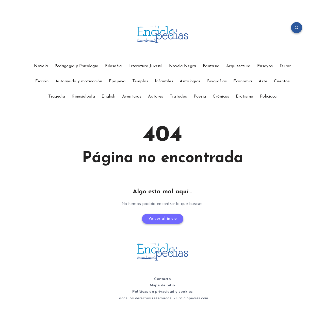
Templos (140, 81)
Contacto (162, 278)
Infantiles (164, 81)
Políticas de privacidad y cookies (162, 291)
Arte (263, 81)
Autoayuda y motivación (78, 81)
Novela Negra (182, 66)
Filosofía (113, 66)
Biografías (217, 81)
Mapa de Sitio (162, 285)
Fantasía (211, 66)
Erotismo (244, 97)
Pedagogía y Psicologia (77, 66)
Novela (41, 66)
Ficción (41, 81)
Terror (285, 66)
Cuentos (282, 81)
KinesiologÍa (83, 97)
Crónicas (221, 97)
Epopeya (117, 81)
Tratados (178, 97)
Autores (155, 97)
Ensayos (265, 66)
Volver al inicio (162, 219)
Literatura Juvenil (145, 66)
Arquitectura (238, 66)
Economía (242, 81)
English (108, 97)
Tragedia (56, 97)
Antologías (190, 81)
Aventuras (131, 97)
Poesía (200, 97)
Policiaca (268, 97)
